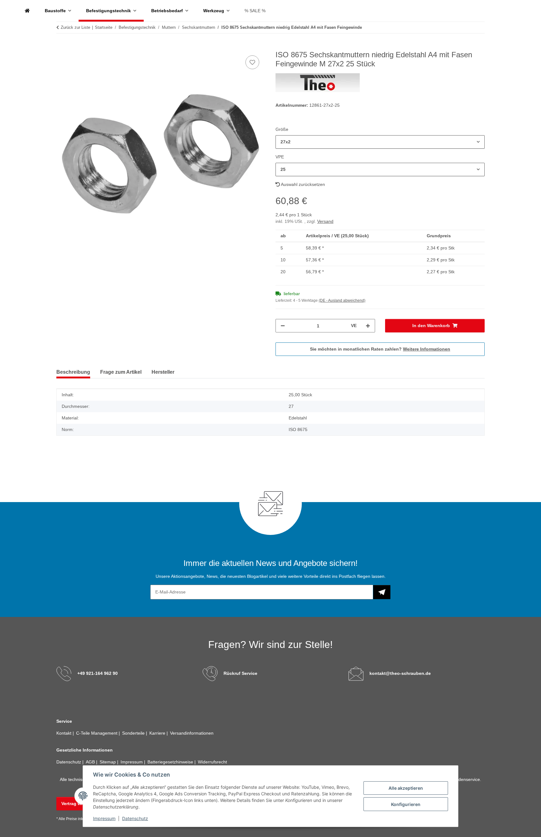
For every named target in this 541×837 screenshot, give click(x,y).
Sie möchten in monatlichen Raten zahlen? (380, 349)
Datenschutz (135, 818)
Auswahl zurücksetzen (302, 184)
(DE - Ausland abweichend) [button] (342, 300)
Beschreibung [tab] (73, 372)
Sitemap (108, 761)
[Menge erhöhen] (368, 325)
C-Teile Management (97, 733)
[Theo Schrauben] (27, 11)
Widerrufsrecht (212, 761)
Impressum (104, 818)
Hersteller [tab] (163, 372)
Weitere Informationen (426, 349)
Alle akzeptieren (406, 788)
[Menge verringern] (283, 325)
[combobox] (380, 142)
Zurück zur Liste (75, 27)
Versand (325, 221)
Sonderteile (134, 733)
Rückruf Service (240, 673)
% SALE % (255, 10)
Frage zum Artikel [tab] (121, 372)
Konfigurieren (405, 804)
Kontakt (64, 733)
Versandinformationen (192, 733)
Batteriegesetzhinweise (170, 761)
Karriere (158, 733)
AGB (91, 761)
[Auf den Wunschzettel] (252, 62)
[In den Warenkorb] (61, 47)
